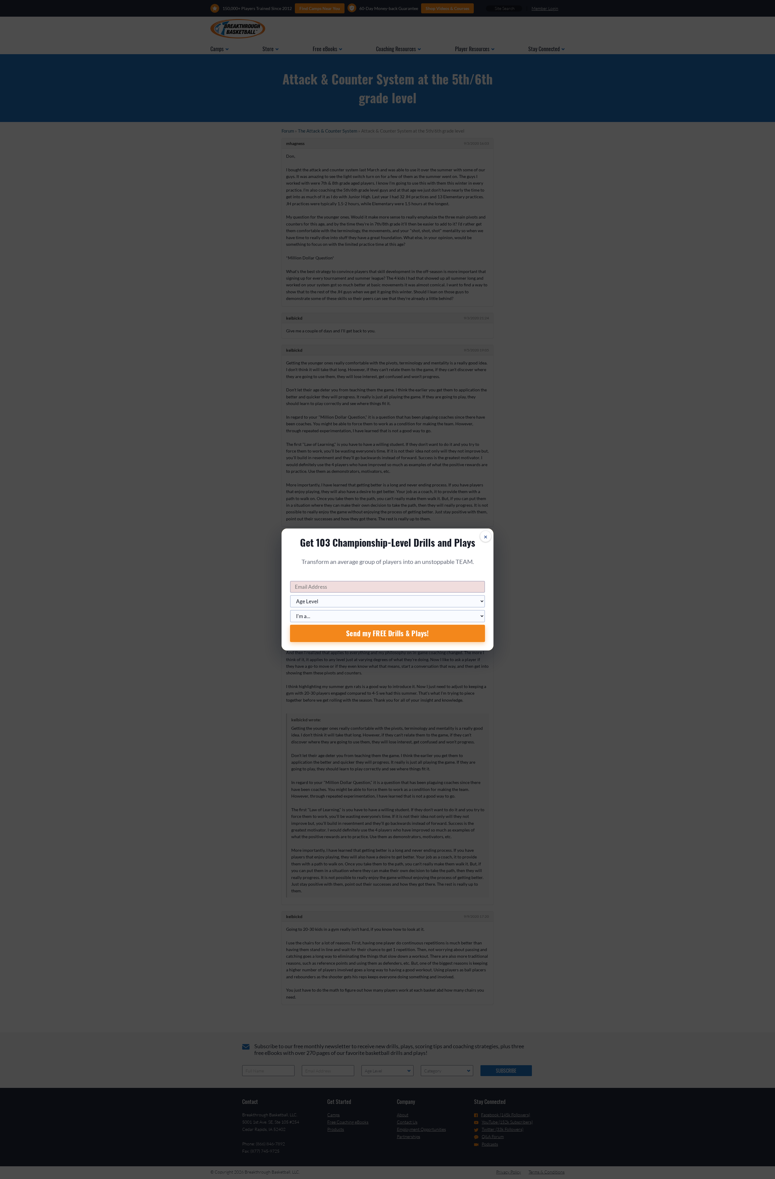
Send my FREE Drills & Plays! (387, 633)
